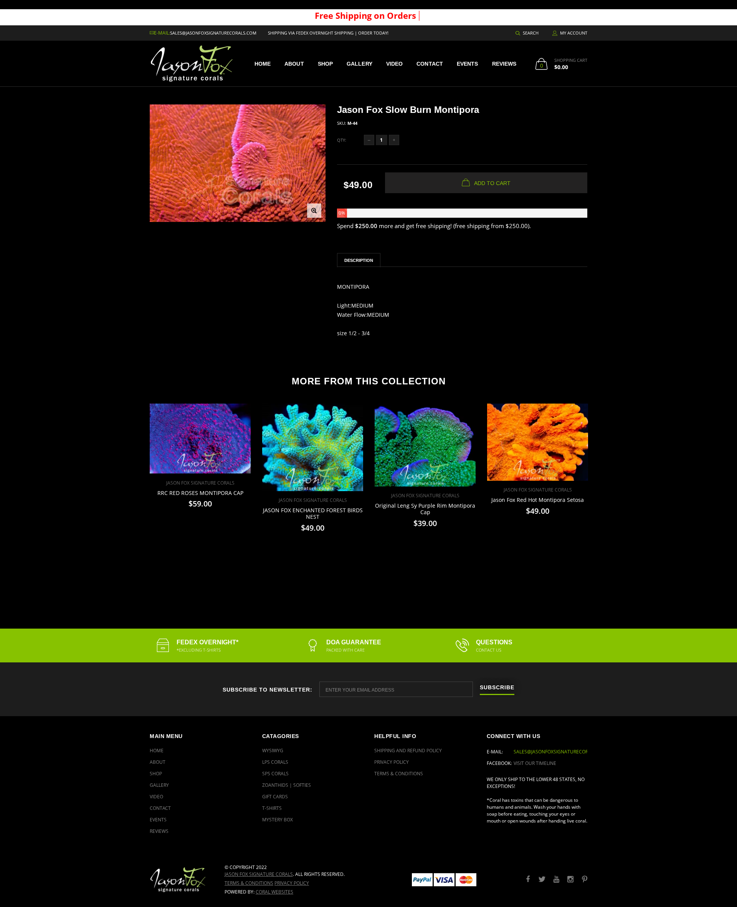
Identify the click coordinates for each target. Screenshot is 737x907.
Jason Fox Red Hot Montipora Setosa (537, 499)
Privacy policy (291, 883)
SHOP (325, 64)
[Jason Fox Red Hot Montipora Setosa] (537, 442)
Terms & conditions (249, 883)
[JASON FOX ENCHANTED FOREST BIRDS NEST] (312, 447)
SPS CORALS (275, 773)
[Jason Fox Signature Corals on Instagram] (570, 879)
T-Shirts (272, 808)
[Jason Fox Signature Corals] (181, 879)
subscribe (497, 687)
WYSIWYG (272, 750)
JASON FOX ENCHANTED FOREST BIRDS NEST (313, 513)
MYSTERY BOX (277, 819)
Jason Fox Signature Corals (259, 874)
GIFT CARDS (275, 796)
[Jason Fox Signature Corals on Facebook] (528, 879)
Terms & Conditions (398, 773)
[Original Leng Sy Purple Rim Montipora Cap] (425, 445)
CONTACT (429, 64)
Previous (133, 491)
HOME (262, 64)
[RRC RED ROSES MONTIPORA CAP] (200, 439)
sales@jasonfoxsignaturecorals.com (213, 33)
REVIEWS (504, 64)
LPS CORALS (275, 762)
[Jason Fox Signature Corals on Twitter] (542, 879)
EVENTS (467, 64)
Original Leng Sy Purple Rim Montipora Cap (425, 509)
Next (603, 491)
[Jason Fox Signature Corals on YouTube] (556, 879)
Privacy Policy (391, 762)
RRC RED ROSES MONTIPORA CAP (200, 493)
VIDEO (394, 64)
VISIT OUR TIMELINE (535, 763)
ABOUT (294, 64)
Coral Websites (274, 892)
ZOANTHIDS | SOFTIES (286, 785)
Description (358, 260)
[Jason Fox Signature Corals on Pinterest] (584, 879)
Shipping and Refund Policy (408, 750)
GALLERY (359, 64)
